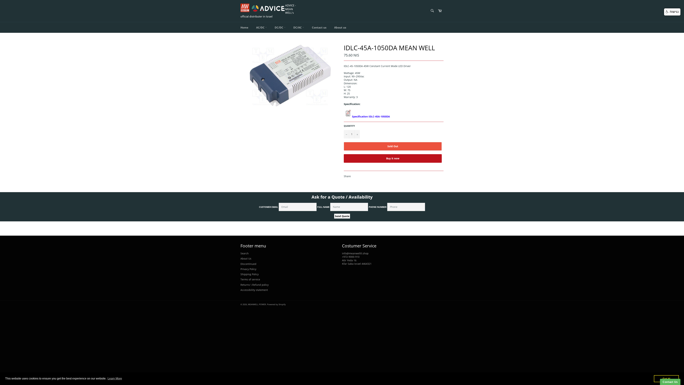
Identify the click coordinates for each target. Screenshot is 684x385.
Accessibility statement (254, 290)
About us (340, 27)
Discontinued (248, 264)
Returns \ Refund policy (254, 284)
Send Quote (342, 216)
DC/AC (297, 27)
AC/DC (260, 27)
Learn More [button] (115, 378)
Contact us (319, 27)
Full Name (323, 207)
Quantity (349, 126)
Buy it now (392, 158)
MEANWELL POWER (257, 304)
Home (244, 27)
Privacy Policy (248, 269)
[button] (672, 12)
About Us (245, 258)
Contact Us (670, 381)
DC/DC (279, 27)
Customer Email (268, 207)
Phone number (378, 207)
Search (244, 253)
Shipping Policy (249, 274)
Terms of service (250, 279)
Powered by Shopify (276, 304)
